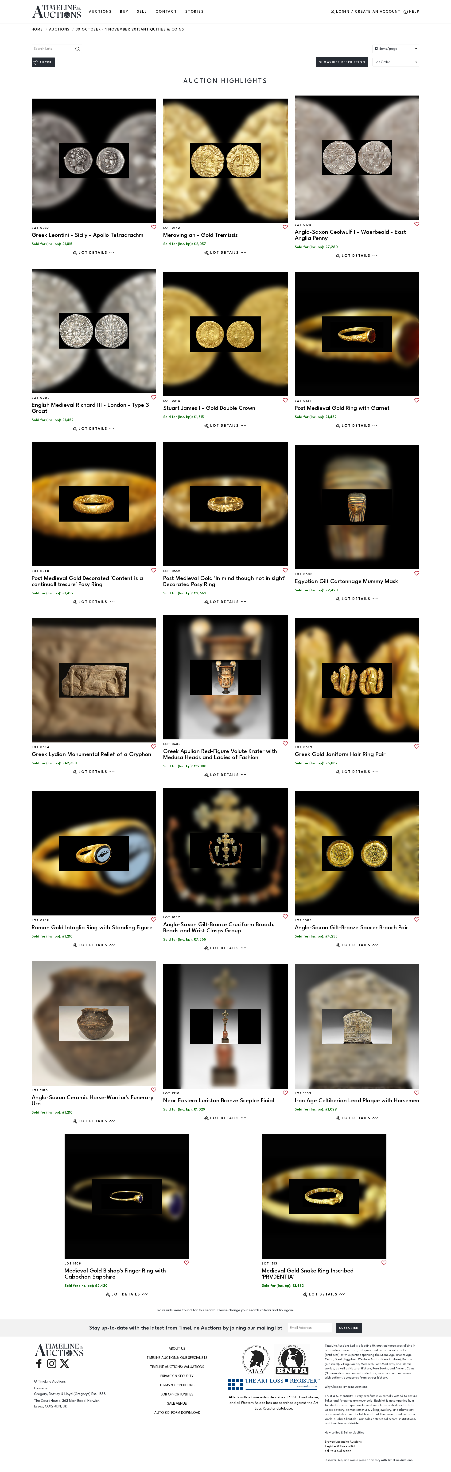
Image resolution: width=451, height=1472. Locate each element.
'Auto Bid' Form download (177, 1413)
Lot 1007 (171, 917)
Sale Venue (177, 1404)
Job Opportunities (177, 1394)
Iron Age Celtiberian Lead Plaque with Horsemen (357, 1100)
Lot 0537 (303, 401)
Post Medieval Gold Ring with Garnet (342, 408)
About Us (177, 1349)
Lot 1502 (303, 1093)
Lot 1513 (269, 1263)
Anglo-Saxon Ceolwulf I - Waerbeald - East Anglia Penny (350, 235)
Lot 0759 (40, 920)
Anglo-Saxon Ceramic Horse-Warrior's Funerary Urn (92, 1100)
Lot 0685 (171, 744)
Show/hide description (342, 62)
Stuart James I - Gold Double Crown (209, 408)
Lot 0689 (303, 747)
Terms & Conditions (176, 1385)
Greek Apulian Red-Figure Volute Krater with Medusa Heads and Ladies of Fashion (220, 754)
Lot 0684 (40, 747)
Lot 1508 (73, 1263)
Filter (45, 62)
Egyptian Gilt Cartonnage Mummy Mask (346, 581)
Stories (194, 12)
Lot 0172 (171, 228)
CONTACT (166, 12)
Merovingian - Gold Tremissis (200, 235)
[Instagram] (51, 1363)
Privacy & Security (177, 1376)
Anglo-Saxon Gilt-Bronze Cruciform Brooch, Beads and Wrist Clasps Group (219, 927)
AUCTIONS (100, 12)
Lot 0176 (303, 225)
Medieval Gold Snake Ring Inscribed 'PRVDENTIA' (308, 1274)
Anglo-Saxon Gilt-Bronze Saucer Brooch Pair (351, 927)
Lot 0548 (40, 571)
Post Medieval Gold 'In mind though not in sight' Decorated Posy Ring (224, 581)
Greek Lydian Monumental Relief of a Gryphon (91, 754)
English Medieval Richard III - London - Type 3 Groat (90, 408)
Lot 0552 (171, 571)
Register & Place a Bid (340, 1446)
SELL (142, 12)
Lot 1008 (303, 920)
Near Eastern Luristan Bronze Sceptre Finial (218, 1100)
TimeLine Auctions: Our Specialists (177, 1358)
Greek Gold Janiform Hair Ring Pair (340, 754)
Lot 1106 (40, 1090)
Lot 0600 (304, 574)
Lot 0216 (171, 401)
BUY (124, 12)
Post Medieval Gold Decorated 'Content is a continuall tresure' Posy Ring (87, 581)
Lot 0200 (41, 398)
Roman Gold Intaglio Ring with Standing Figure (92, 927)
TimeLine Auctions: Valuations (177, 1367)
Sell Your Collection (338, 1451)
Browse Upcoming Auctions (343, 1441)
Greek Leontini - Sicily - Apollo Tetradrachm (88, 235)
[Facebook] (38, 1363)
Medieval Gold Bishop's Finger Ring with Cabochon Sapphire (115, 1274)
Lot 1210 (171, 1093)
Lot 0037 (40, 228)
